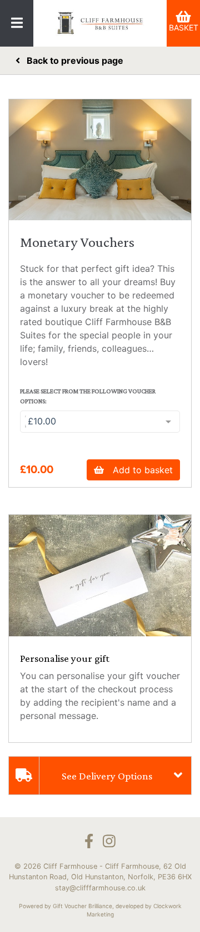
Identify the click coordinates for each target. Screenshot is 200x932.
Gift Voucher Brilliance (82, 906)
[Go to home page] (100, 23)
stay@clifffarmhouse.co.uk (100, 888)
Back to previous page (73, 60)
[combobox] (100, 422)
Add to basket (143, 469)
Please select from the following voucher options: (88, 396)
